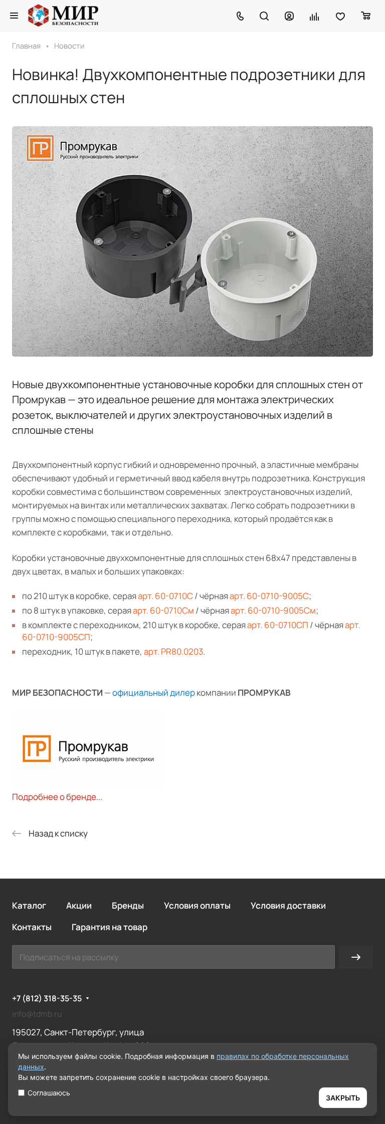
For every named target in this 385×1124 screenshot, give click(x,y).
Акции (79, 905)
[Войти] (289, 16)
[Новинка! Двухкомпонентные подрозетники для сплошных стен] (192, 353)
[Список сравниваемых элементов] (315, 16)
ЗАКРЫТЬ (343, 1097)
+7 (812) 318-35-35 (47, 998)
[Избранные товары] (340, 16)
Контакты (32, 927)
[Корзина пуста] (366, 16)
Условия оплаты (197, 905)
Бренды (128, 905)
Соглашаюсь (49, 1092)
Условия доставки (288, 905)
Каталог (29, 905)
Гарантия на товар (109, 927)
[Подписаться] (356, 957)
